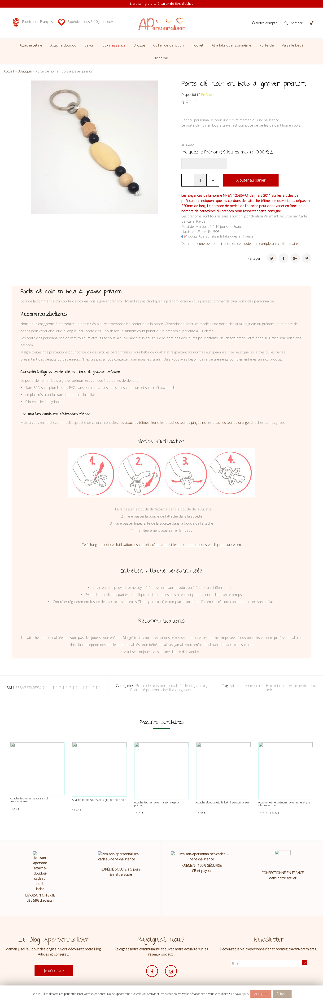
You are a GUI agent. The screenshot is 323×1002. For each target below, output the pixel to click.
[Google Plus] (295, 258)
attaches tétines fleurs (142, 422)
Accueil (9, 71)
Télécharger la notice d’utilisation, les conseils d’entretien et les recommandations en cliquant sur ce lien (161, 544)
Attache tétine (31, 45)
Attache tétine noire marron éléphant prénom (157, 803)
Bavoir (89, 45)
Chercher (295, 23)
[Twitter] (272, 258)
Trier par (161, 57)
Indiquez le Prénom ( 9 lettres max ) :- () (227, 152)
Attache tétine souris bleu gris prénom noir (99, 800)
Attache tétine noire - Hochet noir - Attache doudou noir (273, 687)
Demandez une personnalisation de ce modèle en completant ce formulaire (239, 243)
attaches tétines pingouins (186, 422)
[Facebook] (283, 258)
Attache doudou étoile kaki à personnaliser (222, 802)
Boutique (25, 71)
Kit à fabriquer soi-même (231, 45)
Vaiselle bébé (293, 45)
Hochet (197, 45)
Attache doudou (63, 45)
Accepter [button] (261, 993)
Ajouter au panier (251, 180)
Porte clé (266, 45)
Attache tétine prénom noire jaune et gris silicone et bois (284, 803)
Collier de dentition (168, 45)
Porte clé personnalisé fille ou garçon (161, 689)
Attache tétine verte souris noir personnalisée (29, 799)
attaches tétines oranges (231, 422)
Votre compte (266, 23)
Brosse (139, 45)
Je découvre (54, 970)
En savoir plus (240, 994)
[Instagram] (171, 971)
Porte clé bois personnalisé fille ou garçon (171, 685)
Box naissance (114, 45)
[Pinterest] (306, 258)
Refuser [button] (282, 993)
